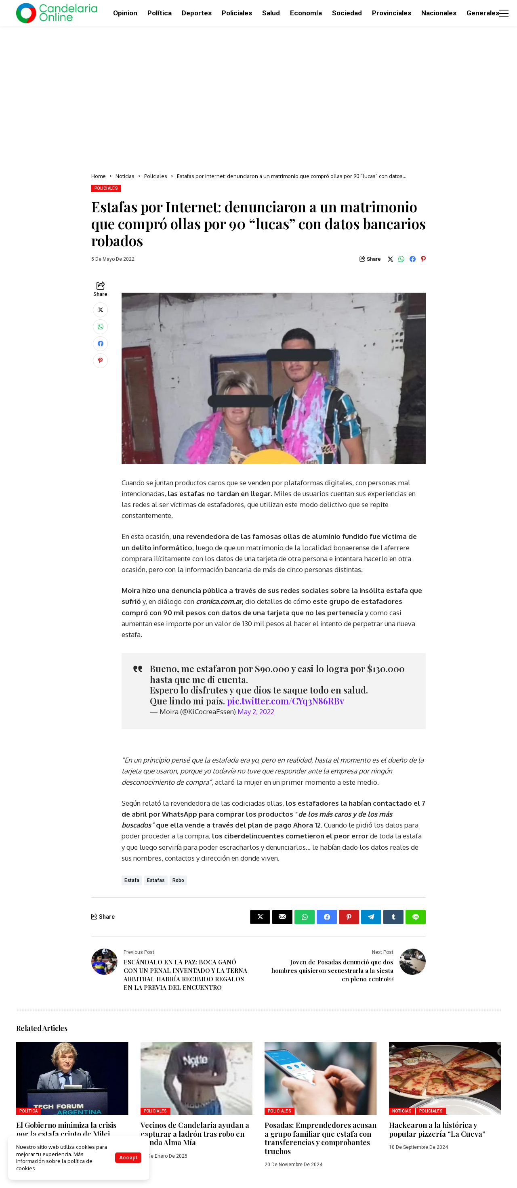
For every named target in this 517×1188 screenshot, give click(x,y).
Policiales (155, 176)
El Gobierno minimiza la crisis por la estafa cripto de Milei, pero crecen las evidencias (66, 1133)
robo (178, 880)
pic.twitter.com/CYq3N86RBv (285, 701)
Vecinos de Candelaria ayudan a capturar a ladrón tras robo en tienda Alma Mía (195, 1133)
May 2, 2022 (255, 711)
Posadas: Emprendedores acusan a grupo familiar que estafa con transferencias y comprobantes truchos (320, 1138)
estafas (156, 880)
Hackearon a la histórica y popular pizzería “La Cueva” (437, 1129)
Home (98, 176)
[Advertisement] (258, 96)
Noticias (125, 176)
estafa (131, 880)
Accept (128, 1157)
